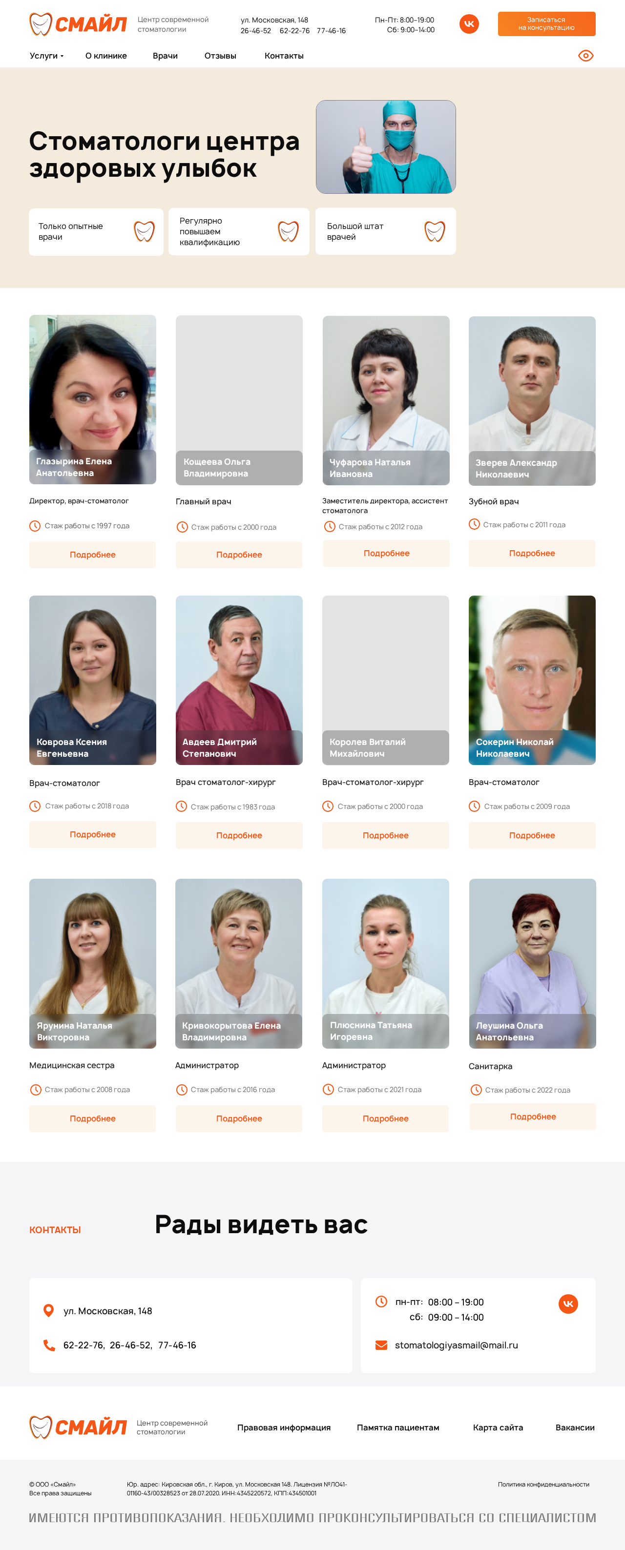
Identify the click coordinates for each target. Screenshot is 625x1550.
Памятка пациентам (398, 1427)
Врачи (165, 55)
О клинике (106, 55)
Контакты (284, 55)
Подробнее (239, 554)
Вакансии (575, 1427)
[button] (547, 24)
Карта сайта (498, 1427)
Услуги (44, 55)
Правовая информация (284, 1427)
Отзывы (220, 55)
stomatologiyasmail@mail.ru (456, 1345)
